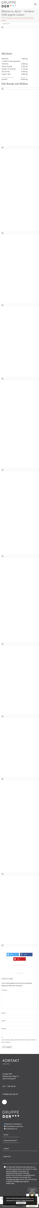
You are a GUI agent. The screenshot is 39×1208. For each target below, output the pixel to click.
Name (3, 1013)
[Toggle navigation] (35, 4)
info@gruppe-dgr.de (10, 1094)
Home (3, 17)
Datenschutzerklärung (24, 1167)
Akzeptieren (21, 1203)
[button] (12, 954)
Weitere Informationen (28, 1200)
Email (3, 1021)
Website (4, 1028)
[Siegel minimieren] (37, 1195)
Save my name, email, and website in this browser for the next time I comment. (19, 1041)
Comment (4, 990)
